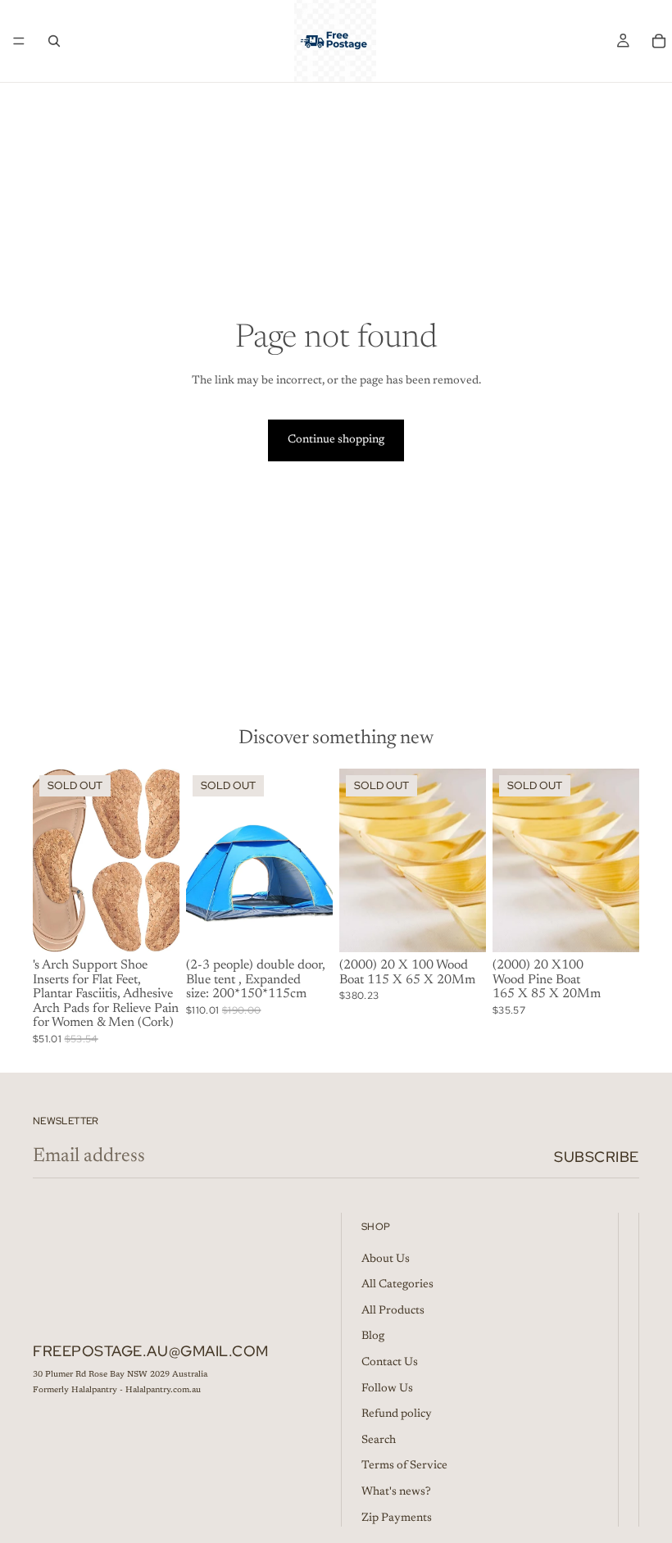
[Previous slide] (51, 860)
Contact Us (389, 1362)
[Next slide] (161, 860)
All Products (393, 1311)
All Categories (397, 1285)
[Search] (54, 41)
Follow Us (387, 1389)
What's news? (396, 1492)
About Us (385, 1259)
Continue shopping (336, 440)
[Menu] (19, 41)
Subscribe (596, 1156)
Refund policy (396, 1415)
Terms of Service (404, 1467)
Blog (372, 1337)
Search (378, 1440)
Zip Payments (396, 1518)
